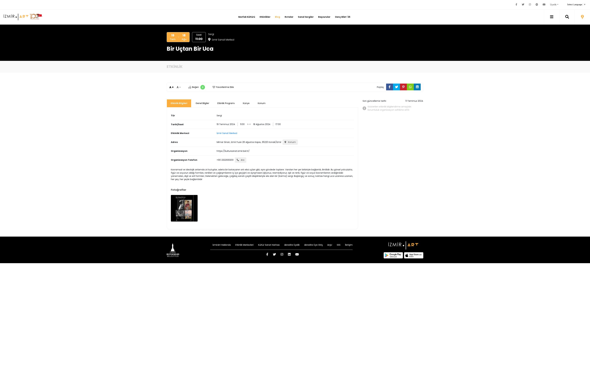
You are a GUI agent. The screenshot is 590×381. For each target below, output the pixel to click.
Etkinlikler (265, 16)
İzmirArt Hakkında (221, 244)
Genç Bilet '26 (342, 16)
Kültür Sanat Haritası (269, 244)
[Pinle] (403, 87)
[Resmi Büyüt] (184, 208)
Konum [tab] (262, 103)
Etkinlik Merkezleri (244, 244)
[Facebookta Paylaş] (389, 87)
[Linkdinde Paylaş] (417, 87)
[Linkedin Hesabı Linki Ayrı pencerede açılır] (289, 254)
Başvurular (324, 16)
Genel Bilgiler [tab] (202, 103)
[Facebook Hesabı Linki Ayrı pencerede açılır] (516, 4)
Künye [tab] (246, 103)
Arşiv (329, 244)
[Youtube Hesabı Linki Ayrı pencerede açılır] (544, 4)
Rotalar (289, 16)
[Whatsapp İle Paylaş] (410, 87)
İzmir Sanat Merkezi (222, 39)
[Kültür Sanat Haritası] (582, 17)
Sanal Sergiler (306, 16)
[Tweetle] (396, 87)
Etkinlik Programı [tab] (226, 103)
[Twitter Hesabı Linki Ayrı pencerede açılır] (523, 4)
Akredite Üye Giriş (313, 244)
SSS (338, 244)
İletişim (349, 244)
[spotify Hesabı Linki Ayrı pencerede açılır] (537, 4)
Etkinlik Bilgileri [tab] (179, 103)
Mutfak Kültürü (246, 16)
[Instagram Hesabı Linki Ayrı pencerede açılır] (530, 4)
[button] (551, 17)
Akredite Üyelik (292, 244)
